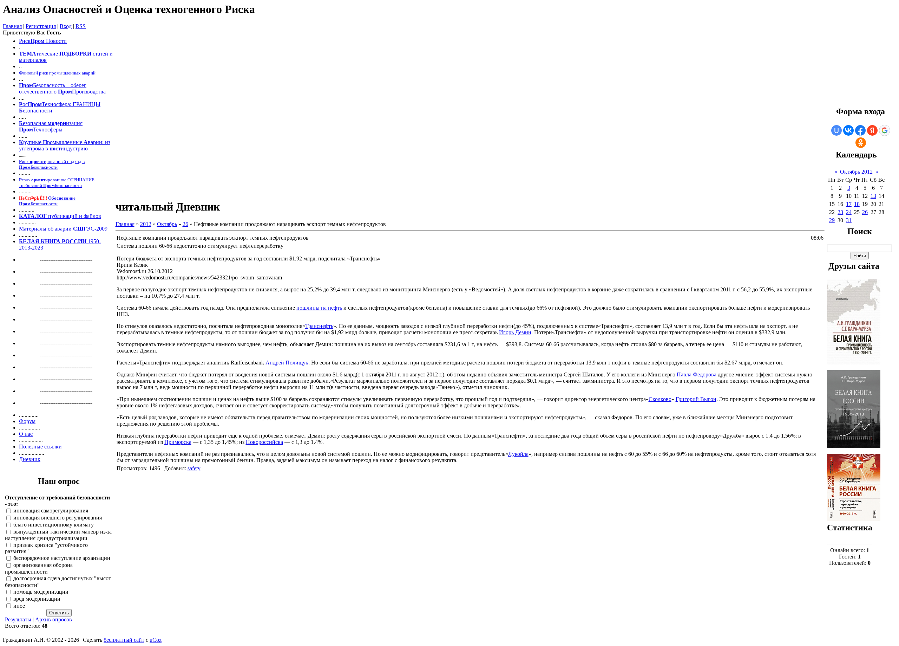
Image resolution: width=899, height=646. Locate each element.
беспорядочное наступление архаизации (61, 558)
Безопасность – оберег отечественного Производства (62, 88)
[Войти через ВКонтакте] (848, 130)
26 (185, 224)
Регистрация (41, 26)
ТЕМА (27, 54)
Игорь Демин (515, 332)
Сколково (660, 399)
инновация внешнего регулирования (57, 518)
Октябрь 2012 (856, 172)
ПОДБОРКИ (75, 54)
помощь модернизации (40, 592)
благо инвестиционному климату (53, 525)
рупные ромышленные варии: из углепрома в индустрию (64, 145)
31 (849, 220)
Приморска (177, 442)
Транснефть (319, 326)
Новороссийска (264, 442)
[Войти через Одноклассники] (860, 142)
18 (857, 204)
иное (19, 606)
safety (194, 468)
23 (840, 212)
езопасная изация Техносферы (51, 126)
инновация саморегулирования (50, 511)
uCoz (156, 640)
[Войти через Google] (884, 130)
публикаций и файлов (74, 216)
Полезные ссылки (40, 447)
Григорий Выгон (696, 399)
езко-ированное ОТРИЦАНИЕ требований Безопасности (56, 182)
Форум (27, 421)
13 (873, 196)
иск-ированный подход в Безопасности (52, 164)
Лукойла (518, 454)
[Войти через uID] (836, 130)
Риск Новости (43, 41)
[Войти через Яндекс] (872, 130)
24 (849, 212)
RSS (81, 26)
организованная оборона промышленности (39, 568)
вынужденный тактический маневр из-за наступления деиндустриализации (58, 535)
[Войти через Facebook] (860, 130)
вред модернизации (36, 599)
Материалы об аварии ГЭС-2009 (63, 229)
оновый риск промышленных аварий (57, 73)
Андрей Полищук (286, 363)
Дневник (29, 459)
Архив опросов (53, 619)
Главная (12, 26)
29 (832, 220)
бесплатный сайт (124, 640)
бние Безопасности (47, 200)
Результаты (18, 619)
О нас (26, 434)
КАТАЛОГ (33, 216)
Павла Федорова (696, 374)
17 (849, 204)
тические (47, 54)
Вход (66, 26)
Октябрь (167, 224)
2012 (145, 224)
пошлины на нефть (319, 308)
